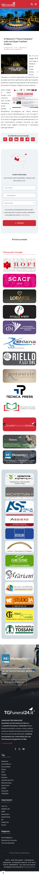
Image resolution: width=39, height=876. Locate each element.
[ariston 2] (19, 9)
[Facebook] (5, 139)
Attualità (6, 49)
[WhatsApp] (22, 139)
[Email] (33, 139)
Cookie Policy (25, 853)
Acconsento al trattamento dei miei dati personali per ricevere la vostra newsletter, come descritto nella (20, 212)
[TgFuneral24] (8, 3)
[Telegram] (27, 139)
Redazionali (18, 49)
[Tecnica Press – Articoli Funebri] (19, 385)
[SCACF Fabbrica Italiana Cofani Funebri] (19, 275)
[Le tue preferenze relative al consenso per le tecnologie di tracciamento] (3, 873)
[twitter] (19, 749)
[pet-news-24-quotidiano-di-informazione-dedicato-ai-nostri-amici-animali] (19, 435)
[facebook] (15, 749)
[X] (10, 139)
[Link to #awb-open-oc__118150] (36, 4)
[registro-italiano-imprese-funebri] (19, 401)
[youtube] (23, 749)
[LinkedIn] (16, 139)
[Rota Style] (19, 370)
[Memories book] (19, 676)
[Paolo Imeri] (19, 306)
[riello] (19, 352)
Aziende (11, 49)
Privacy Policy (25, 215)
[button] (4, 424)
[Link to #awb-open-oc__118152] (32, 4)
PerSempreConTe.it (29, 867)
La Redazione (23, 47)
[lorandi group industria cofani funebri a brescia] (19, 290)
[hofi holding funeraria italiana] (19, 259)
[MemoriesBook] (19, 658)
